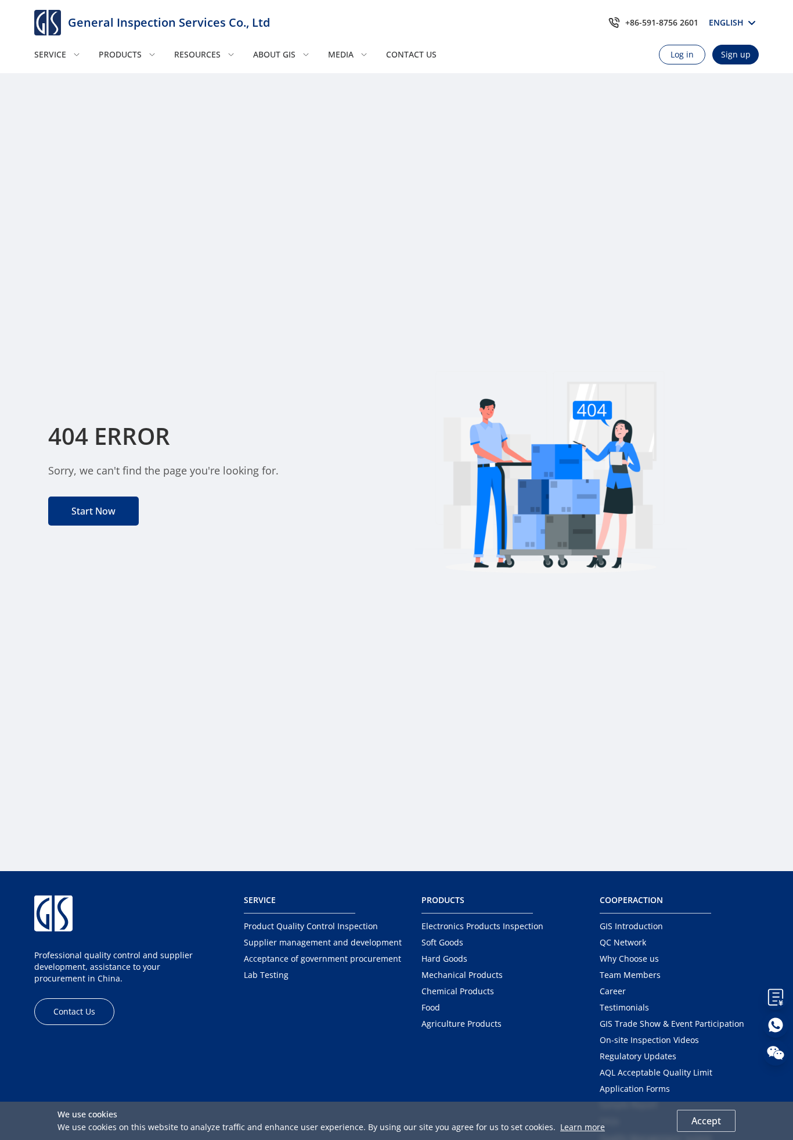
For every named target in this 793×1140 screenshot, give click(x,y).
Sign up (736, 54)
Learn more (582, 1126)
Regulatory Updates (638, 1056)
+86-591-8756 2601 (661, 22)
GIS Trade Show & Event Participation (672, 1023)
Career (613, 991)
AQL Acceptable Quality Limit (656, 1072)
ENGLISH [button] (728, 22)
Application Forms (635, 1088)
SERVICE (50, 54)
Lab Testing (266, 974)
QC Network (623, 942)
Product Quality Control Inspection (311, 926)
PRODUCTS (120, 54)
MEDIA (341, 54)
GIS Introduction (631, 926)
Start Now (93, 511)
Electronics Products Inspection (482, 926)
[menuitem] (63, 54)
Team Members (630, 974)
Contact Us (74, 1011)
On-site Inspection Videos (649, 1039)
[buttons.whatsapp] (775, 1025)
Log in (682, 54)
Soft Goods (442, 942)
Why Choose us (629, 958)
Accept (706, 1120)
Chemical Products (457, 991)
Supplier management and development (323, 942)
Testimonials (624, 1007)
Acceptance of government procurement (322, 958)
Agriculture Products (461, 1023)
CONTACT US (411, 54)
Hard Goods (444, 958)
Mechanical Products (462, 974)
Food (430, 1007)
